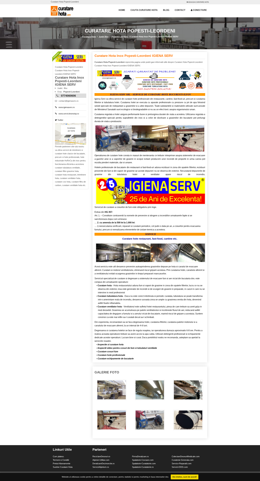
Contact (180, 10)
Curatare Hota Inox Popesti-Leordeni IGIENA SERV (134, 56)
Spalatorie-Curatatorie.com (144, 463)
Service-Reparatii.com (181, 463)
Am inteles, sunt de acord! (184, 477)
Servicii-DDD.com (180, 467)
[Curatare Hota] (66, 11)
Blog (166, 10)
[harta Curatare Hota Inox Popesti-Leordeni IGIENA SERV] (70, 134)
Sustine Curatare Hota (62, 467)
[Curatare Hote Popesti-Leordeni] (70, 58)
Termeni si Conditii (61, 460)
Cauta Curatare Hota (144, 10)
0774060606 (68, 95)
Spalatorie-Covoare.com (143, 460)
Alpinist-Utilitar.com (100, 460)
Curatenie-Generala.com (183, 460)
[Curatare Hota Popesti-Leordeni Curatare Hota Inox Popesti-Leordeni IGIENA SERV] (112, 391)
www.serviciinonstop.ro (68, 113)
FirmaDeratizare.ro (140, 456)
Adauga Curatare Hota (198, 2)
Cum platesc (58, 456)
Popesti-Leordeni (120, 36)
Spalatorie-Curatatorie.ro (143, 467)
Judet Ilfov (104, 36)
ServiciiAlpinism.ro (100, 467)
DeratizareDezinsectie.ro (103, 463)
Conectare (199, 10)
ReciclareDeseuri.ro (101, 456)
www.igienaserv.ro (66, 107)
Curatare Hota (89, 36)
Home (122, 10)
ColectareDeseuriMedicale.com (186, 456)
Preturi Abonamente (61, 463)
